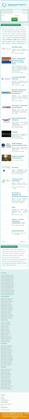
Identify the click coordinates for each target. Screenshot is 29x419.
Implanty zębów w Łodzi (5, 302)
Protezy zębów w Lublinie (6, 354)
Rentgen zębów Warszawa (6, 369)
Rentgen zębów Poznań (5, 379)
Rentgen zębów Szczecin (6, 376)
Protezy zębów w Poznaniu (6, 351)
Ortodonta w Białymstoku (6, 337)
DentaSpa (15, 132)
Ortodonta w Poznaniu (5, 331)
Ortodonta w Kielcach (5, 340)
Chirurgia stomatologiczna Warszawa (8, 275)
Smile (13, 207)
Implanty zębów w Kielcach (6, 313)
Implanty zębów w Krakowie (6, 300)
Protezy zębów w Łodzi (5, 348)
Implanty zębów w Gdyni (6, 312)
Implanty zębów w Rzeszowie (7, 316)
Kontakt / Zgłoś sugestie (5, 409)
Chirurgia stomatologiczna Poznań (8, 280)
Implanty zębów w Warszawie (7, 298)
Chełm (23, 85)
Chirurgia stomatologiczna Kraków (8, 276)
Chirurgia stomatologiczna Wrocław (8, 279)
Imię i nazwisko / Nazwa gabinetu (7, 11)
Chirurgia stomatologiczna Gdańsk (8, 282)
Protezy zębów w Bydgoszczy (7, 363)
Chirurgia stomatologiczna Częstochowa (9, 289)
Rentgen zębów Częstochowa (7, 386)
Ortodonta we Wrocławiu (6, 325)
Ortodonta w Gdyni (4, 334)
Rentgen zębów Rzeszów (6, 383)
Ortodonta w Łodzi (4, 326)
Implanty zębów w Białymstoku (7, 309)
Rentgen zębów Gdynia (5, 384)
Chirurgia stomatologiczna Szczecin (8, 286)
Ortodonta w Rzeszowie (5, 341)
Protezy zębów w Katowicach (6, 356)
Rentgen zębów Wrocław (6, 374)
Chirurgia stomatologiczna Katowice (8, 283)
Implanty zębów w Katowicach (7, 308)
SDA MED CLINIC (17, 47)
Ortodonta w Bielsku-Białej (6, 338)
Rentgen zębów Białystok (6, 381)
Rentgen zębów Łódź (5, 372)
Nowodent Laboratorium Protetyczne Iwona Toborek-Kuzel (19, 91)
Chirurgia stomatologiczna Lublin (7, 284)
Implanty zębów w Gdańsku (6, 304)
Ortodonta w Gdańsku (5, 327)
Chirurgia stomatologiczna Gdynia (7, 290)
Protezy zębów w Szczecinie (6, 355)
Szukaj (14, 19)
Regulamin (3, 398)
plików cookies (13, 413)
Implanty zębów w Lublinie (6, 311)
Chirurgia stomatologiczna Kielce (7, 293)
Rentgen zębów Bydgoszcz (6, 388)
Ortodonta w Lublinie (5, 329)
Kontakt (2, 397)
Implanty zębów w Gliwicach (6, 318)
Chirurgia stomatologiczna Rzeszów (8, 287)
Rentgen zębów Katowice (6, 380)
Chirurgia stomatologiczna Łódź (7, 277)
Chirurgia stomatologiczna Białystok (8, 291)
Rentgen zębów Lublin (5, 377)
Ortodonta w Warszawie (5, 322)
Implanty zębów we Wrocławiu (7, 301)
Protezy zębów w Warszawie (6, 345)
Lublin (22, 53)
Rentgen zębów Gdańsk (5, 373)
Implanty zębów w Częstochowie (7, 315)
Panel (2, 405)
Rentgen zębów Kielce (5, 387)
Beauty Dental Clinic (18, 231)
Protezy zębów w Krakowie (6, 347)
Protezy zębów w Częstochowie (7, 359)
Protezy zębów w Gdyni (5, 365)
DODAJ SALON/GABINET (6, 404)
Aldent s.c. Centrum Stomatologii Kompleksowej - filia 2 (18, 221)
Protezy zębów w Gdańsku (6, 352)
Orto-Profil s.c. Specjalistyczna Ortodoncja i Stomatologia (20, 194)
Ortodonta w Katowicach (6, 333)
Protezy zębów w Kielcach (6, 362)
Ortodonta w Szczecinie (5, 330)
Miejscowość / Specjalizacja (17, 11)
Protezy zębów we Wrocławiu (7, 349)
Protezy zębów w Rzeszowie (6, 361)
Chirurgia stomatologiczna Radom (8, 294)
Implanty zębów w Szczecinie (7, 307)
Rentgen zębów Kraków (5, 370)
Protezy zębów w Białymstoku (7, 358)
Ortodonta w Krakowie (5, 323)
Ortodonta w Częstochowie (6, 336)
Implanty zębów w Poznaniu (6, 305)
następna (22, 241)
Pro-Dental (15, 167)
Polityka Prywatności (5, 400)
